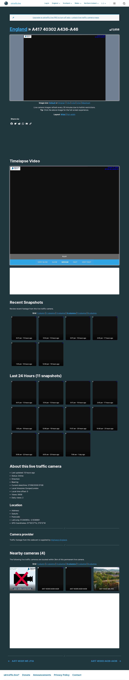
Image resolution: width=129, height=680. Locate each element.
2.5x (78, 103)
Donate (26, 675)
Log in (47, 3)
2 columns (50, 313)
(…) (102, 3)
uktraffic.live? (11, 675)
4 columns (71, 313)
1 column (41, 313)
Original (61, 103)
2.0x (73, 103)
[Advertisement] (64, 140)
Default (52, 103)
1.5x (68, 103)
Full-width (71, 114)
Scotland (66, 3)
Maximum (86, 103)
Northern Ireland (90, 3)
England (55, 3)
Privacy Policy (62, 675)
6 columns (92, 313)
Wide (63, 114)
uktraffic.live (16, 3)
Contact (76, 675)
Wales (77, 3)
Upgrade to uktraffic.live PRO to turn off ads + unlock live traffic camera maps (66, 17)
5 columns (81, 313)
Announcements (42, 675)
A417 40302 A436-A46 (55, 29)
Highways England (59, 540)
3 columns (60, 313)
